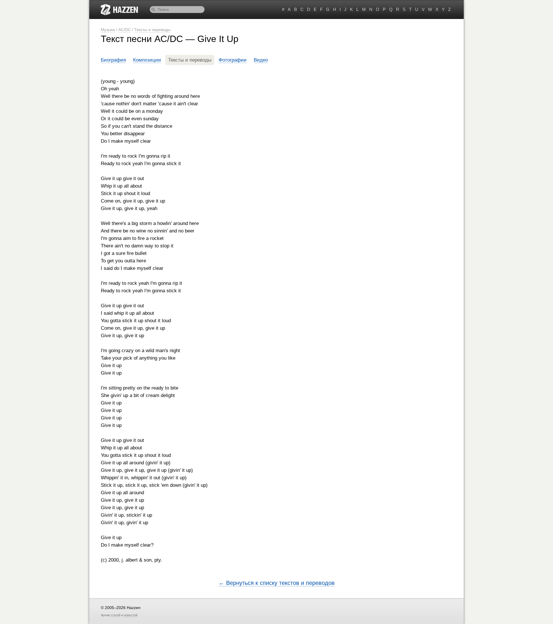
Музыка (108, 29)
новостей (130, 615)
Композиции (147, 60)
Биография (113, 60)
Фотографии (233, 60)
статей (115, 615)
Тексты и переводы (152, 29)
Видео (261, 60)
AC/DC (124, 29)
